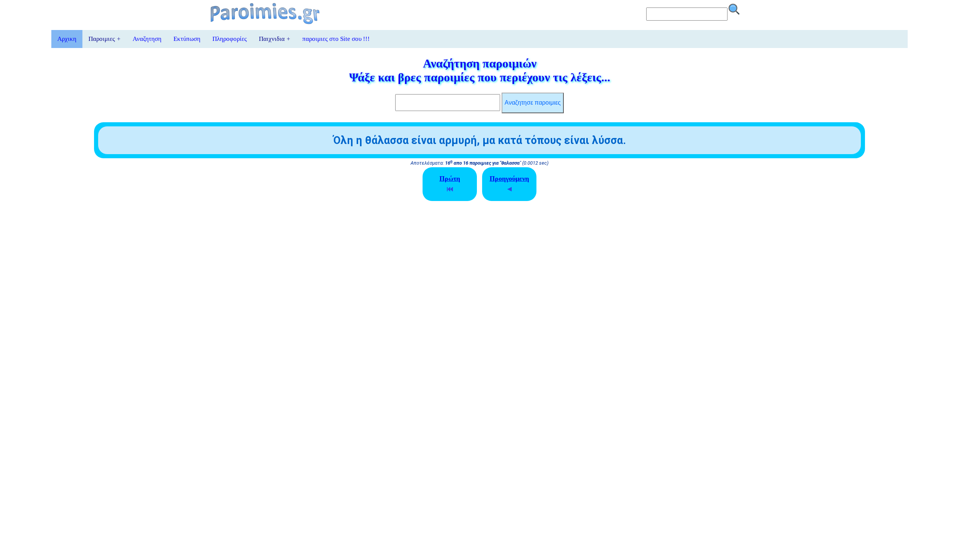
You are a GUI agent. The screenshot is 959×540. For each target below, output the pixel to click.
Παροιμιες (104, 38)
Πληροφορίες (229, 38)
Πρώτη (449, 178)
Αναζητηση (147, 38)
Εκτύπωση (186, 38)
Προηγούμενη (509, 178)
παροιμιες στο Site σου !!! (336, 38)
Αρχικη (66, 38)
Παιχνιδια (274, 38)
